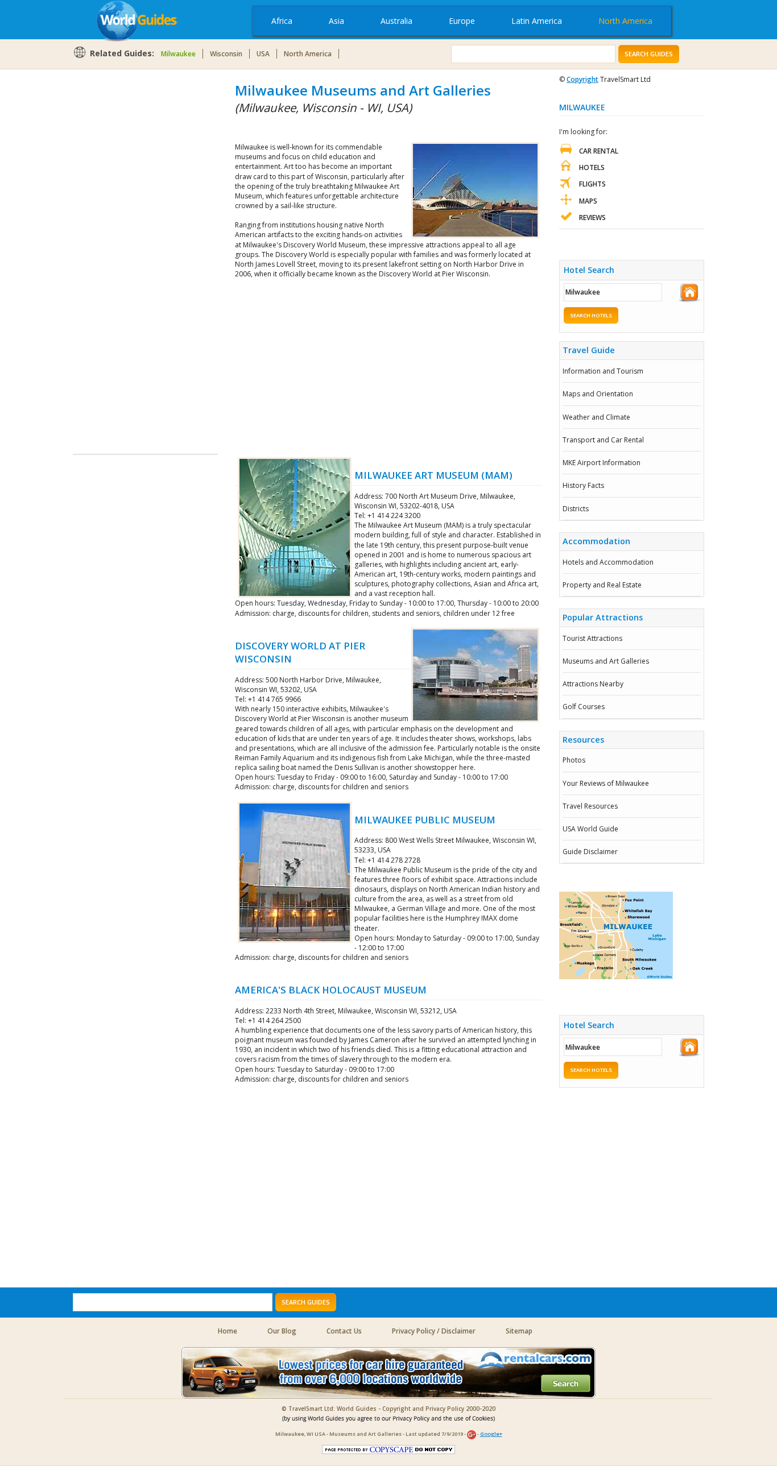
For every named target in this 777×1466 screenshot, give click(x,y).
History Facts (583, 485)
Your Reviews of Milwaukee (606, 783)
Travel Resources (590, 806)
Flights (592, 184)
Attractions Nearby (593, 684)
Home (227, 1331)
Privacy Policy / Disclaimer (434, 1331)
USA (263, 54)
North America (625, 20)
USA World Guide (590, 829)
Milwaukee (178, 54)
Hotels (592, 167)
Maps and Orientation (598, 394)
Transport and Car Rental (603, 440)
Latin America (536, 20)
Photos (574, 760)
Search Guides (649, 53)
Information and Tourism (603, 371)
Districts (576, 508)
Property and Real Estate (602, 585)
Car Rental (598, 151)
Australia (396, 20)
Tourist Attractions (592, 638)
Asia (336, 20)
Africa (281, 20)
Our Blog (281, 1331)
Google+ (491, 1434)
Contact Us (344, 1331)
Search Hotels (591, 315)
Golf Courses (584, 706)
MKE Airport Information (601, 462)
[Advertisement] (118, 251)
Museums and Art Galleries (606, 661)
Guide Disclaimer (590, 851)
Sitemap (519, 1331)
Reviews (592, 217)
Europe (462, 20)
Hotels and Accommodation (608, 562)
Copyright (582, 79)
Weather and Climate (596, 417)
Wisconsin (226, 54)
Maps (588, 201)
